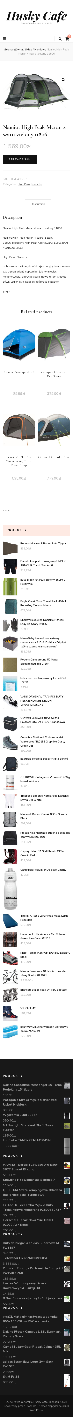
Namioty (37, 184)
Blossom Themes (36, 1406)
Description (38, 204)
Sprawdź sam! (20, 159)
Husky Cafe (36, 15)
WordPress (36, 1410)
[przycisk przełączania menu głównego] (5, 38)
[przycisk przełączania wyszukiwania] (60, 39)
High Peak (24, 184)
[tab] (38, 204)
